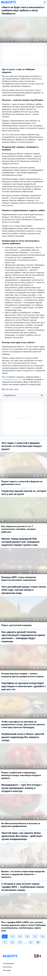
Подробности (10, 395)
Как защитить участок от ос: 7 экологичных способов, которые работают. (18, 529)
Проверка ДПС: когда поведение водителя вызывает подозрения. (19, 578)
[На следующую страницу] (31, 942)
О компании (8, 963)
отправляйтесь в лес (11, 379)
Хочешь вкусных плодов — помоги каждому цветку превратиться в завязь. (22, 675)
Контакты (7, 967)
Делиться (44, 40)
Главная (10, 956)
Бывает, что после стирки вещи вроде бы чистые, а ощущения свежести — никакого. (23, 874)
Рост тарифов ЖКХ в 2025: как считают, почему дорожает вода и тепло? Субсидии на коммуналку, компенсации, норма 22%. (23, 926)
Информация (38, 40)
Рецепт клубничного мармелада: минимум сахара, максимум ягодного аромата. (21, 775)
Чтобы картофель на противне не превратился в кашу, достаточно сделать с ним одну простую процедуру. (23, 724)
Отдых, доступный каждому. (16, 625)
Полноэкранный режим (41, 40)
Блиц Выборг (8, 2)
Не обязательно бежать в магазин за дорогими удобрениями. (20, 825)
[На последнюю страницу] (38, 942)
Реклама (7, 970)
